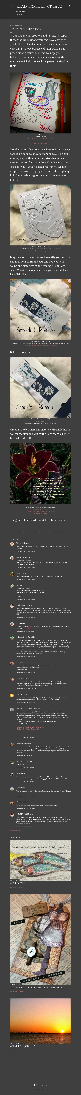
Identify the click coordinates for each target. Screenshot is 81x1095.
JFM (18, 585)
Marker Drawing (44, 532)
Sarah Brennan (21, 695)
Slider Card (63, 532)
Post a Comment (16, 831)
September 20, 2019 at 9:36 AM (25, 579)
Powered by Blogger (42, 1085)
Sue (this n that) (22, 557)
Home (19, 15)
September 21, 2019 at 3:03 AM (25, 738)
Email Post (18, 529)
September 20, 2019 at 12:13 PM (26, 672)
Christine (19, 573)
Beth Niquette (21, 679)
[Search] (69, 6)
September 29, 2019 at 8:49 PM (25, 808)
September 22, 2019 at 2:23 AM (25, 768)
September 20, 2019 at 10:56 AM (26, 631)
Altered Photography (21, 532)
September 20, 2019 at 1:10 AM (25, 551)
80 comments (19, 1050)
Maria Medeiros (22, 605)
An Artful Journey (22, 1046)
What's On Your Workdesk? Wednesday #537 (40, 139)
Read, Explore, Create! (39, 6)
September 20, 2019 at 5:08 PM (26, 688)
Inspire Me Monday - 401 (40, 509)
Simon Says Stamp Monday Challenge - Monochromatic (40, 251)
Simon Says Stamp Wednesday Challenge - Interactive (40, 345)
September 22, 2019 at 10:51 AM (25, 796)
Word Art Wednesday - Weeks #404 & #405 (40, 511)
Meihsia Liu (20, 802)
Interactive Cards (33, 532)
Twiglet (19, 788)
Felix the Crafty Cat (23, 637)
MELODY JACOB (22, 814)
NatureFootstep (22, 762)
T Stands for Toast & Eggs (40, 143)
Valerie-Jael (20, 543)
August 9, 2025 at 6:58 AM (24, 826)
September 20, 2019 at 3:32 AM (25, 567)
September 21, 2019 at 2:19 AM (25, 702)
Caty (18, 663)
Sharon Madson (22, 744)
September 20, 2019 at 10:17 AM (26, 617)
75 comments (19, 887)
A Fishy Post (18, 883)
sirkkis (18, 623)
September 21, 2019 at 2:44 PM (25, 755)
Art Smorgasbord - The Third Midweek (36, 987)
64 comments (19, 991)
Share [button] (12, 529)
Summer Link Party (40, 513)
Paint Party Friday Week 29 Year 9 (40, 141)
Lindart (19, 774)
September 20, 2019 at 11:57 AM (25, 656)
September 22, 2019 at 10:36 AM (26, 782)
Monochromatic (55, 532)
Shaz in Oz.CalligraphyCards (26, 709)
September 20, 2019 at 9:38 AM (26, 599)
